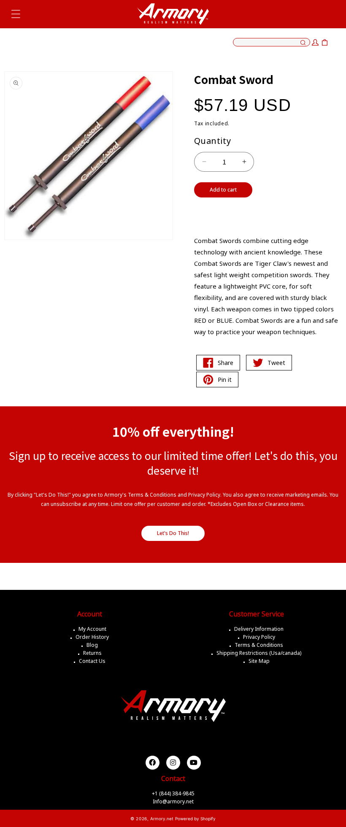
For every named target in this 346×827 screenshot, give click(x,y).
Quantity (212, 140)
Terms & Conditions (259, 645)
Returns (92, 653)
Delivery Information (259, 628)
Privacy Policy (259, 637)
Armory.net (161, 818)
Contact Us (92, 661)
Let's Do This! (173, 533)
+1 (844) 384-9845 (173, 793)
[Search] (303, 43)
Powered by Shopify (195, 818)
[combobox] (271, 42)
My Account (92, 628)
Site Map (259, 661)
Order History (92, 637)
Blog (92, 645)
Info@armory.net (173, 801)
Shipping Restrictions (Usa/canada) (258, 653)
